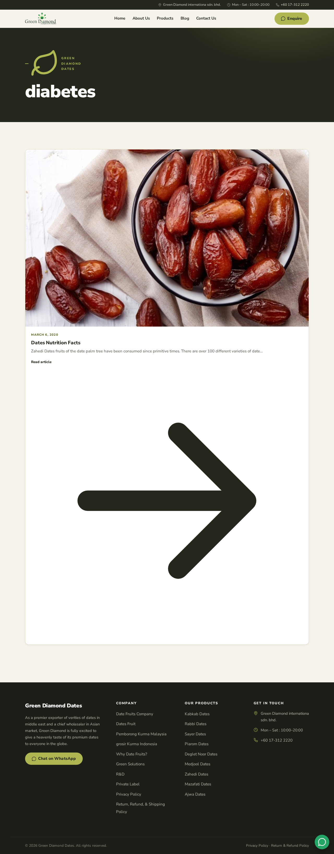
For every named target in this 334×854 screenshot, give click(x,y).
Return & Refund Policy (290, 845)
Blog (185, 18)
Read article (41, 361)
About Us (141, 18)
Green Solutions (130, 764)
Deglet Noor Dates (201, 754)
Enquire (294, 18)
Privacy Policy (128, 794)
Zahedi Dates (196, 774)
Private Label (128, 784)
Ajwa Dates (195, 794)
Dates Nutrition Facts (55, 342)
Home (119, 18)
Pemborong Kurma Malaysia (141, 734)
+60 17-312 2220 (295, 4)
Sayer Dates (195, 734)
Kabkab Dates (197, 714)
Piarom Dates (196, 744)
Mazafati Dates (198, 784)
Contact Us (206, 18)
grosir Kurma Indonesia (136, 744)
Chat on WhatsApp (57, 758)
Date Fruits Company (134, 714)
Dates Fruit (125, 723)
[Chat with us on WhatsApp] (322, 842)
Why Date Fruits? (131, 754)
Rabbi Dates (195, 723)
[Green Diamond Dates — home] (40, 19)
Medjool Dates (197, 764)
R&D (120, 774)
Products (165, 18)
